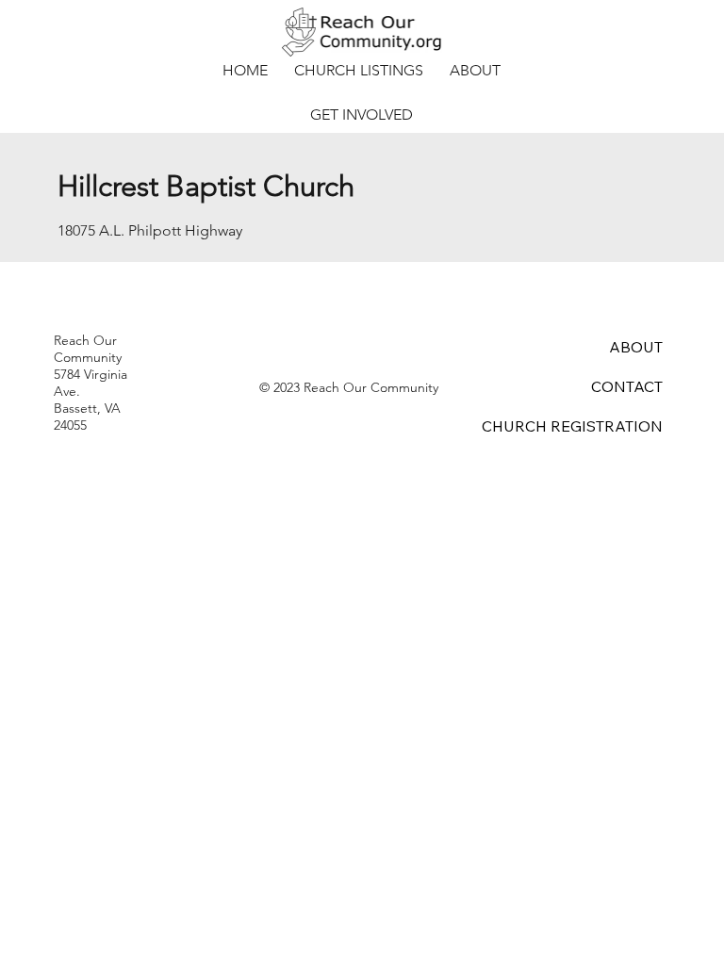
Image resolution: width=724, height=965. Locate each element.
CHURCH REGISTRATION (572, 426)
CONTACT (627, 386)
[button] (359, 70)
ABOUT (636, 346)
